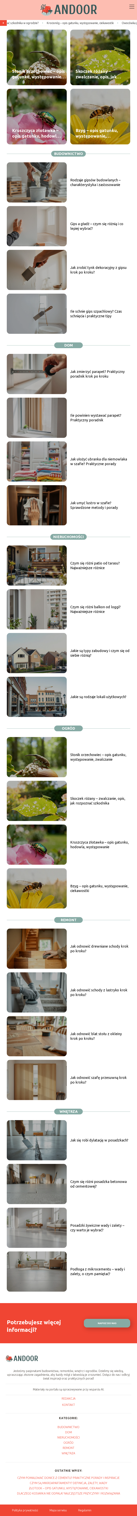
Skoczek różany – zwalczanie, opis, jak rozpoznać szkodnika (97, 74)
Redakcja (68, 1398)
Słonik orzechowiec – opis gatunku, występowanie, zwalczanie (38, 74)
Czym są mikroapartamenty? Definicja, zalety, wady (68, 1483)
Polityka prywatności (25, 1510)
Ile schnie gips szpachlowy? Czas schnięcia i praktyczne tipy (96, 313)
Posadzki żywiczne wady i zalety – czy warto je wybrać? (97, 1227)
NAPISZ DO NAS (107, 1323)
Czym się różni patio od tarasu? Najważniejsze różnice (95, 565)
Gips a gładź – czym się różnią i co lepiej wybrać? (96, 226)
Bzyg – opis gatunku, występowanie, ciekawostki (97, 133)
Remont (69, 920)
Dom (68, 345)
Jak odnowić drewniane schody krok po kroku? (99, 948)
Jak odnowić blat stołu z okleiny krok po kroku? (96, 1036)
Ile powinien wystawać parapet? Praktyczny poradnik (95, 417)
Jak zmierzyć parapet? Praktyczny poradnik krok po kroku (97, 373)
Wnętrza (69, 1111)
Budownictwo (68, 154)
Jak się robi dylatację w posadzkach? (99, 1140)
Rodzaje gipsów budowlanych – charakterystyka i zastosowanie (95, 182)
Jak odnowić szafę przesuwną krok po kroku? (98, 1079)
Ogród (68, 728)
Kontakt (68, 1404)
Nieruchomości (68, 537)
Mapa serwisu (58, 1510)
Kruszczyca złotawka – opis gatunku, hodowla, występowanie (36, 133)
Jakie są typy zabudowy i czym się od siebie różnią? (100, 653)
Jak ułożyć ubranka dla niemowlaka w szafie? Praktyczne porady (98, 461)
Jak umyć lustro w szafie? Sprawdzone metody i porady (94, 505)
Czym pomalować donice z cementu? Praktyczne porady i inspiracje (68, 1477)
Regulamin (84, 1510)
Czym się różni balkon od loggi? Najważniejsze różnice (95, 609)
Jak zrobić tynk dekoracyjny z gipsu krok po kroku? (98, 269)
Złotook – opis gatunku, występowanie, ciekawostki (68, 1488)
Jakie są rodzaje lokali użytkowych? (98, 697)
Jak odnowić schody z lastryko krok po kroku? (98, 992)
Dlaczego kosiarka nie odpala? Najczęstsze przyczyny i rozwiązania (68, 1493)
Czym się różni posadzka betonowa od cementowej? (98, 1184)
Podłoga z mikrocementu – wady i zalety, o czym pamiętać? (97, 1271)
